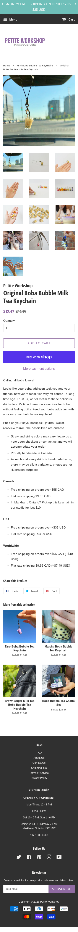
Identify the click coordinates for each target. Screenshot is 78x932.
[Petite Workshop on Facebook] (28, 858)
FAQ (39, 752)
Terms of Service (39, 773)
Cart (71, 19)
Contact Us (39, 762)
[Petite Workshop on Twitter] (18, 858)
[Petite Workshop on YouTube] (59, 858)
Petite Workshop (49, 901)
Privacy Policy (39, 777)
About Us (39, 757)
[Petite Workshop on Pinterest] (39, 858)
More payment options (39, 368)
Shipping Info (39, 768)
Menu (13, 19)
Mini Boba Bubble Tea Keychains (35, 65)
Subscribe (61, 889)
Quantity (9, 320)
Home (6, 65)
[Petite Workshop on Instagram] (49, 858)
